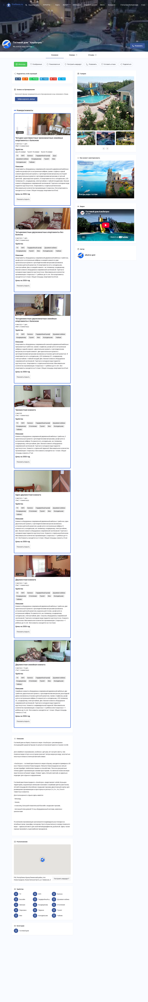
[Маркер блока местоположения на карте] (42, 859)
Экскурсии (111, 5)
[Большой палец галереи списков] (105, 104)
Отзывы (92, 55)
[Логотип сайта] (15, 5)
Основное (54, 55)
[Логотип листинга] (6, 44)
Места (102, 5)
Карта (57, 5)
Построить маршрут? (61, 879)
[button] (18, 78)
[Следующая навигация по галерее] (107, 148)
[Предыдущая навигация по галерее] (104, 148)
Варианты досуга (91, 5)
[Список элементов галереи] (86, 138)
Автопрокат (77, 5)
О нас (143, 5)
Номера (73, 55)
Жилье (65, 5)
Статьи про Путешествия (129, 5)
